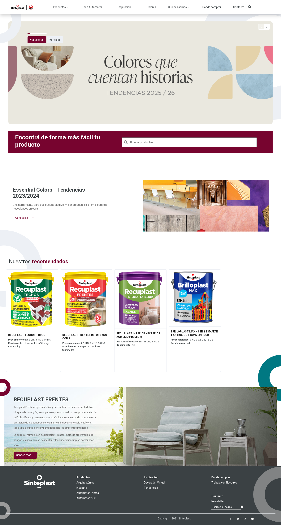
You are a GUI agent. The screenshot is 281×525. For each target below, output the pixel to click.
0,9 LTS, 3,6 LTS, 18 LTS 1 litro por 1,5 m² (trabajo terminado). (29, 343)
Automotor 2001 (86, 498)
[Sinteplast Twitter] (238, 518)
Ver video (55, 39)
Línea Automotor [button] (92, 7)
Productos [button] (59, 7)
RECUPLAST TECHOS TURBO (26, 334)
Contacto (238, 7)
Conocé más (24, 455)
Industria (81, 487)
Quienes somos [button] (177, 7)
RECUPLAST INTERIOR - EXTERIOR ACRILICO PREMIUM (138, 335)
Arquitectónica (85, 482)
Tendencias (151, 487)
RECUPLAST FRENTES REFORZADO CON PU (84, 336)
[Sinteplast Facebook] (230, 518)
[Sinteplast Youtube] (252, 518)
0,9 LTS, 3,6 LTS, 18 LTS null (192, 341)
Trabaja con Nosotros (224, 482)
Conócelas (21, 217)
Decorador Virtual (154, 482)
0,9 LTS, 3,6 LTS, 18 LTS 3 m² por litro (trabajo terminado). (83, 346)
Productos (83, 477)
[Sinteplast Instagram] (245, 518)
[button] (267, 27)
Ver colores (37, 39)
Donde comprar (211, 7)
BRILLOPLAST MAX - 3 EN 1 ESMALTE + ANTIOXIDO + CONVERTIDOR (194, 333)
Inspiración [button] (125, 7)
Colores (151, 7)
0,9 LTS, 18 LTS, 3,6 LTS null (137, 343)
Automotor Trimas (87, 492)
